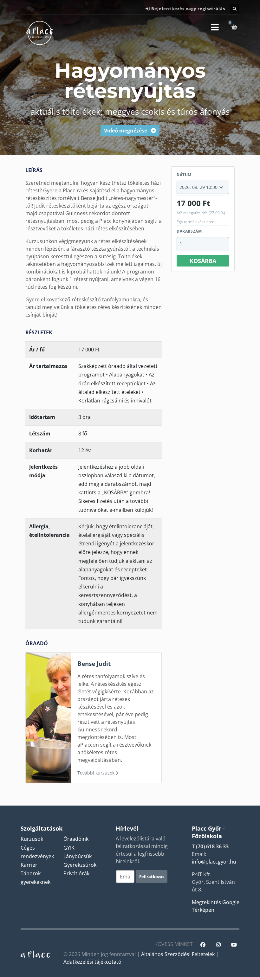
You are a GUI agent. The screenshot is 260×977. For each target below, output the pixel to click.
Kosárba (203, 261)
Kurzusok (32, 838)
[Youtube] (233, 944)
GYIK (69, 847)
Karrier (29, 864)
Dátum (184, 174)
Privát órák (76, 873)
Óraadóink (75, 838)
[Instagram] (218, 944)
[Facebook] (202, 944)
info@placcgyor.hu (214, 861)
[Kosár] (235, 26)
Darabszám (189, 231)
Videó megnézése (126, 130)
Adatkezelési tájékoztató (92, 961)
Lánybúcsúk (77, 856)
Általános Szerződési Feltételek (178, 954)
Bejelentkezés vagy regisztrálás (188, 8)
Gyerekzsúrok (79, 864)
